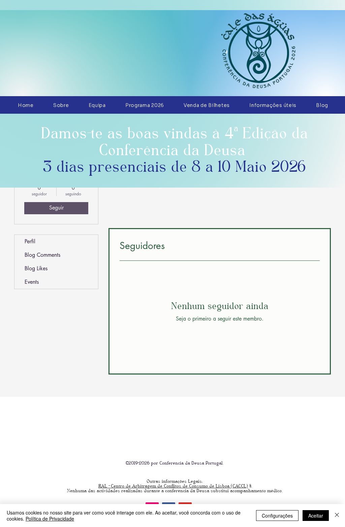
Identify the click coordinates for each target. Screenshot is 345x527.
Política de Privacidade (50, 518)
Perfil (30, 241)
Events (32, 281)
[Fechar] (337, 515)
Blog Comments (42, 254)
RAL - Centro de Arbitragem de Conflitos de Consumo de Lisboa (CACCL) (173, 486)
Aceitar (315, 515)
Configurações (277, 515)
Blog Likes (36, 268)
